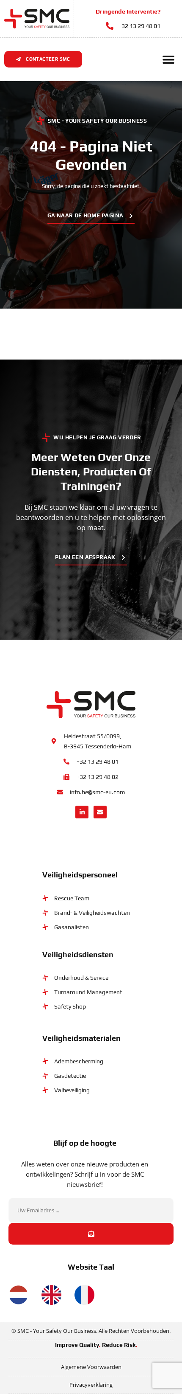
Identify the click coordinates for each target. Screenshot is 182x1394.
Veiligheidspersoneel (80, 874)
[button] (168, 59)
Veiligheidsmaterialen (81, 1038)
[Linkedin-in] (81, 812)
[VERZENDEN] (91, 1234)
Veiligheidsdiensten (77, 954)
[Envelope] (100, 812)
